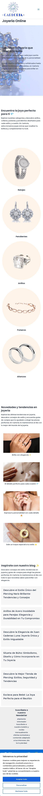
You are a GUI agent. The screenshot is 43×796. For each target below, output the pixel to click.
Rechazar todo (21, 791)
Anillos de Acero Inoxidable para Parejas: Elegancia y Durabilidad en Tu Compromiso (21, 615)
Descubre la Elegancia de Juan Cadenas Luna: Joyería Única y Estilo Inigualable (21, 636)
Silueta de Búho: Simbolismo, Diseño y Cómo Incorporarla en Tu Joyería (21, 657)
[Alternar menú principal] (38, 9)
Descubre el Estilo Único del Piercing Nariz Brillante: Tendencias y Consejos (19, 594)
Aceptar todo (21, 779)
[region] (21, 774)
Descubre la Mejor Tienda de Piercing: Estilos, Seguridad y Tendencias (20, 677)
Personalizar (21, 785)
